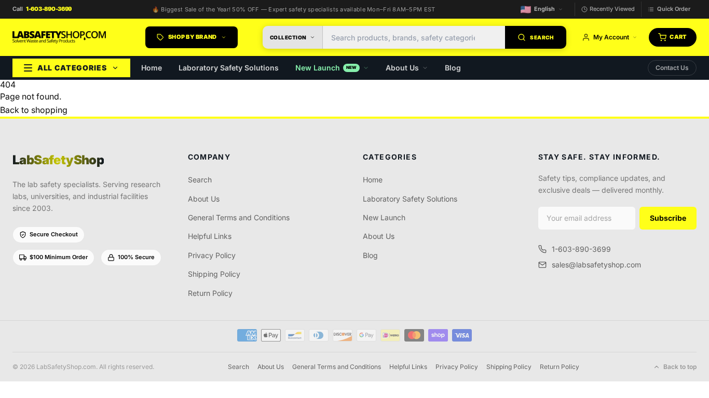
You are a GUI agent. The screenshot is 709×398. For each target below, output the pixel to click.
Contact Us (672, 68)
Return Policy (210, 293)
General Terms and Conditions (239, 217)
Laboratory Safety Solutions (229, 67)
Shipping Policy (214, 273)
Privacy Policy (212, 255)
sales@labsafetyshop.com (596, 264)
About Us (402, 67)
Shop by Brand (192, 36)
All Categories (72, 67)
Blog (453, 67)
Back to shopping (33, 110)
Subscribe (668, 218)
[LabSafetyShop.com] (59, 37)
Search (200, 179)
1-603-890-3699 (581, 249)
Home (151, 67)
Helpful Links (209, 236)
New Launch (326, 67)
